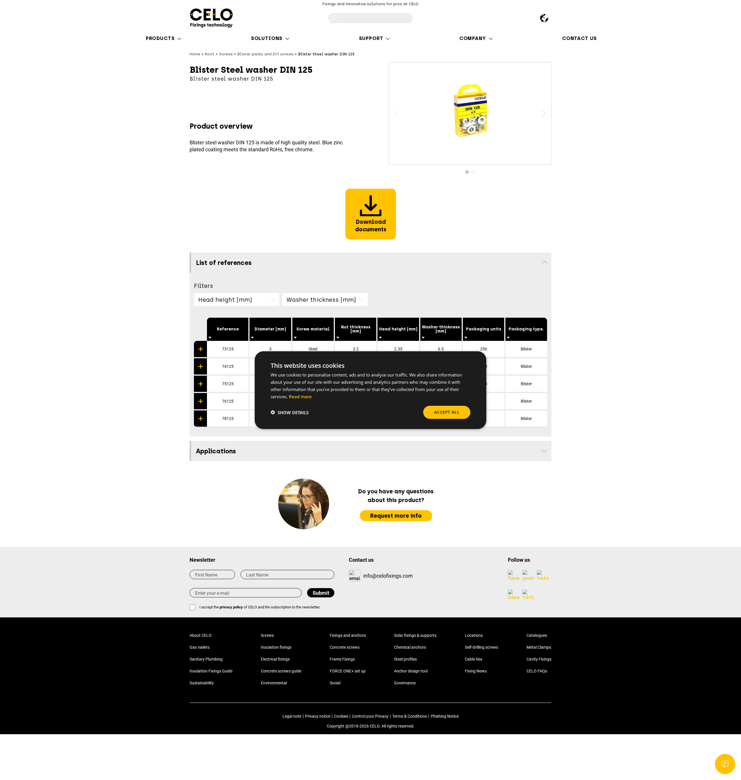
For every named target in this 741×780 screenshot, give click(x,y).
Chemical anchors (410, 647)
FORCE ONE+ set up (348, 671)
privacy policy (231, 607)
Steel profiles (405, 659)
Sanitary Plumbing (206, 659)
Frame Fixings (342, 659)
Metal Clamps (539, 647)
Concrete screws (345, 647)
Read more (300, 396)
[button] (543, 113)
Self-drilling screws (481, 647)
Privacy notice (317, 716)
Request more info (396, 515)
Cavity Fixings (539, 659)
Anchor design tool (411, 671)
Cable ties (473, 659)
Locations (474, 635)
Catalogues (537, 635)
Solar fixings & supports (415, 635)
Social (335, 683)
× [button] (477, 358)
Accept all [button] (446, 412)
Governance (405, 683)
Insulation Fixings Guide (211, 671)
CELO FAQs (537, 671)
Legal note (292, 716)
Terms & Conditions (409, 716)
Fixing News (476, 671)
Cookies (341, 716)
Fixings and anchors (348, 635)
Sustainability (202, 683)
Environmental (274, 683)
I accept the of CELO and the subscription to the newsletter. (259, 607)
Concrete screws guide (281, 671)
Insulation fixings (276, 647)
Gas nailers (200, 647)
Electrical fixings (275, 659)
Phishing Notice (445, 716)
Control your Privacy (370, 716)
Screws (267, 635)
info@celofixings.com (388, 576)
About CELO (201, 635)
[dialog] (370, 390)
